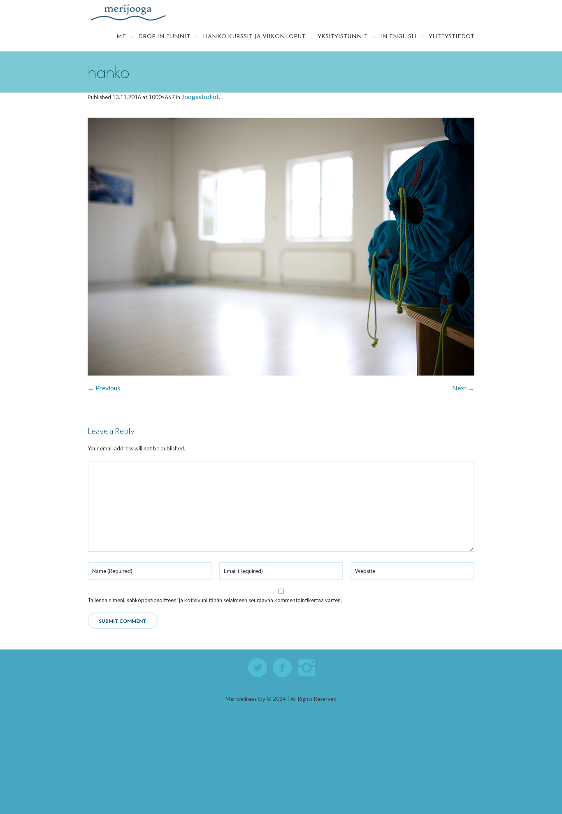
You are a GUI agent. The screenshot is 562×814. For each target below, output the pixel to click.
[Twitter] (258, 668)
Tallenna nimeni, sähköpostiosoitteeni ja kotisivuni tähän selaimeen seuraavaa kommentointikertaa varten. (215, 600)
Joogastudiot (200, 96)
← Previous (104, 388)
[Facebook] (282, 668)
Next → (463, 388)
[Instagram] (307, 668)
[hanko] (281, 247)
